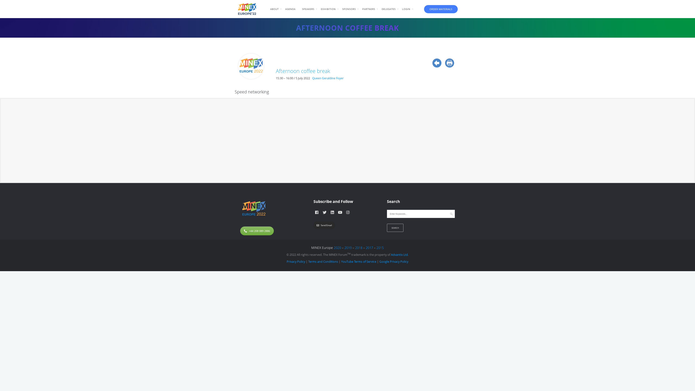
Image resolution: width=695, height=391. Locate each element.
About (274, 9)
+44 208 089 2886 (259, 231)
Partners (368, 9)
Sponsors (349, 9)
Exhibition (328, 9)
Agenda (290, 9)
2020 (337, 247)
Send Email (326, 225)
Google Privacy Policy (393, 262)
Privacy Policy (296, 262)
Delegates (389, 9)
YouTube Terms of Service (358, 262)
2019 (348, 247)
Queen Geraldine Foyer (328, 78)
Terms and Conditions (323, 262)
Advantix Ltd (399, 255)
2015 (380, 247)
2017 (369, 247)
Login (406, 9)
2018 (358, 247)
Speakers (308, 9)
